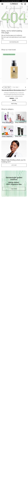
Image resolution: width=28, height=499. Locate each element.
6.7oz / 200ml (15, 87)
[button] (25, 4)
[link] (14, 67)
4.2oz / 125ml (7, 87)
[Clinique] (14, 4)
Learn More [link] (24, 1)
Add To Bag (14, 103)
